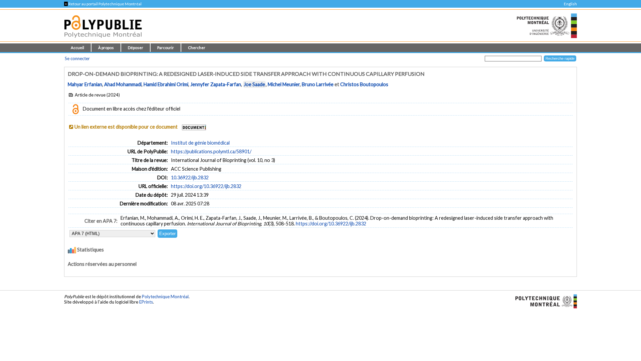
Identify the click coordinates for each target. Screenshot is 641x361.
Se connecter (77, 58)
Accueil (77, 47)
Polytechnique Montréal (165, 296)
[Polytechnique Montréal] (543, 301)
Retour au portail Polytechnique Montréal (103, 4)
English (570, 4)
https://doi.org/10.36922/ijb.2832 (206, 186)
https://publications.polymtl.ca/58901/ (211, 151)
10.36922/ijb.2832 (190, 177)
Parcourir (165, 47)
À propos (106, 47)
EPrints (146, 302)
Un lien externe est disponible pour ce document (126, 127)
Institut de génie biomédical (200, 143)
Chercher (196, 47)
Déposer (135, 47)
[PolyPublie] (103, 39)
